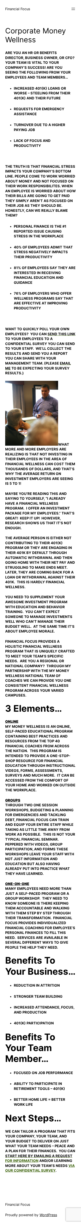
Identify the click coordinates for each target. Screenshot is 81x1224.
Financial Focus (17, 9)
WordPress (48, 1215)
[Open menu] (73, 9)
